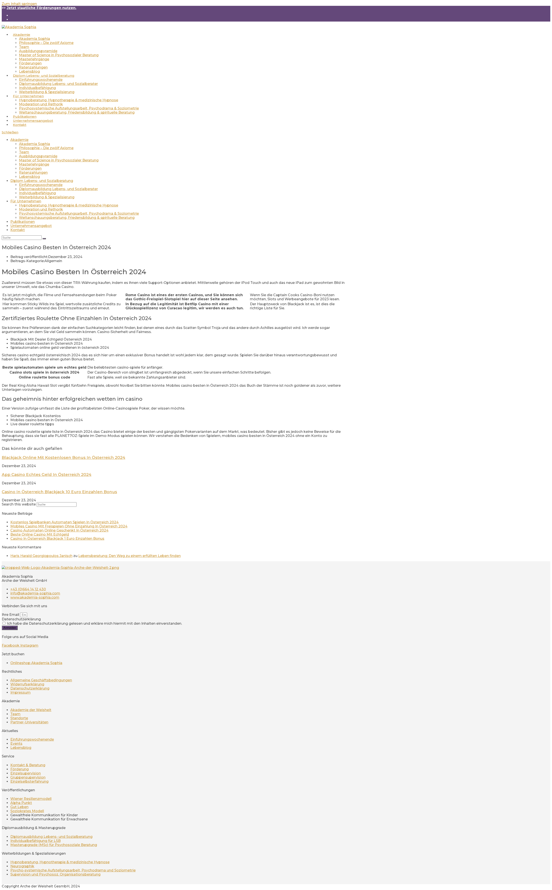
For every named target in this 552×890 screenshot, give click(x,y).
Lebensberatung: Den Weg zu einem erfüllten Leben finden (129, 556)
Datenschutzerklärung (21, 619)
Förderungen (30, 168)
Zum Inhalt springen (19, 4)
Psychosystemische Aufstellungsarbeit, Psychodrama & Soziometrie (79, 213)
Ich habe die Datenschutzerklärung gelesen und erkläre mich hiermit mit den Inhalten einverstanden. (94, 623)
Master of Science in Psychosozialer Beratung (59, 160)
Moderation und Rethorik (41, 209)
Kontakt (17, 230)
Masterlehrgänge (34, 164)
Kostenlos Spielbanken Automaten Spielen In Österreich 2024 (64, 522)
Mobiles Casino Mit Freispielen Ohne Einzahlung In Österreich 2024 (68, 526)
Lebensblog (29, 177)
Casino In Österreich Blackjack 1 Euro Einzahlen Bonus (57, 539)
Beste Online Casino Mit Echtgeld (39, 534)
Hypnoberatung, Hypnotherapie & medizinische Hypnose (68, 205)
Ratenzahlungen (33, 172)
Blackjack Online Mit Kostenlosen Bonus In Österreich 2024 (63, 457)
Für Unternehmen (25, 201)
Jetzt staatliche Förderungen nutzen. (41, 8)
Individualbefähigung (37, 193)
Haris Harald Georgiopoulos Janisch (41, 556)
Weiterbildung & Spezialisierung (46, 197)
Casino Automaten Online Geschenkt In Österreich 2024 (59, 530)
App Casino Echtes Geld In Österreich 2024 (46, 474)
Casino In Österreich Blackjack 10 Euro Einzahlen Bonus (59, 491)
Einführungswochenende (41, 185)
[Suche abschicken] (44, 238)
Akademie (19, 140)
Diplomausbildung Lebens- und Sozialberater (58, 189)
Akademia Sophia (34, 144)
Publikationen (22, 222)
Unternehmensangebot (31, 226)
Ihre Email (11, 615)
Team (24, 152)
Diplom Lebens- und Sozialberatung (41, 181)
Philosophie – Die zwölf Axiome (46, 148)
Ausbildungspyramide (38, 156)
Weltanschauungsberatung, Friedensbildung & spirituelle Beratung (77, 218)
